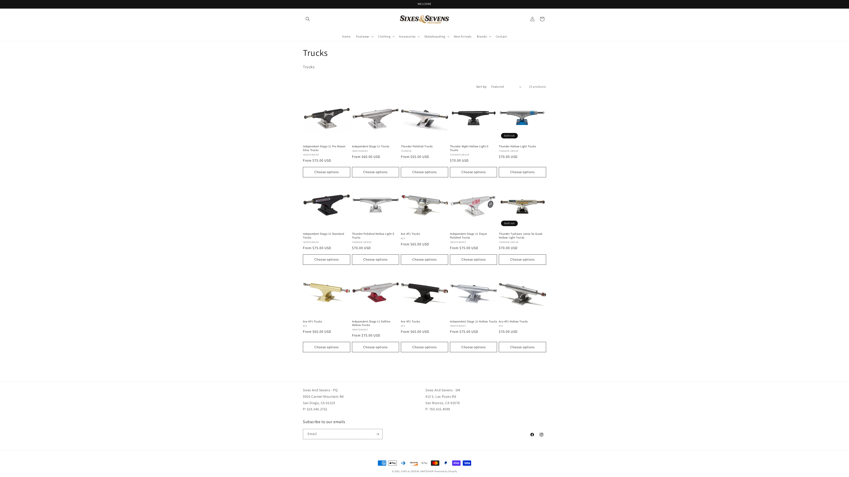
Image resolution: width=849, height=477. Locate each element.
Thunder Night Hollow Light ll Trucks (469, 148)
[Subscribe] (377, 434)
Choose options (326, 172)
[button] (308, 19)
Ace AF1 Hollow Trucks (513, 321)
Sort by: (481, 87)
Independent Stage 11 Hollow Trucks (473, 321)
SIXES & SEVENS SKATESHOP (417, 471)
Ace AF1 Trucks (410, 234)
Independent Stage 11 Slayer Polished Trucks (468, 235)
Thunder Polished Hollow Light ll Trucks (373, 235)
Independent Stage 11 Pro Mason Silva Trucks (324, 148)
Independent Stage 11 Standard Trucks (323, 235)
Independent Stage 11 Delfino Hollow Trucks (371, 323)
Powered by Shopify (445, 471)
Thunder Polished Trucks (417, 146)
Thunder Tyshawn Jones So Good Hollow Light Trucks (520, 235)
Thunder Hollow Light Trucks (517, 146)
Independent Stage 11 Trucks (370, 146)
